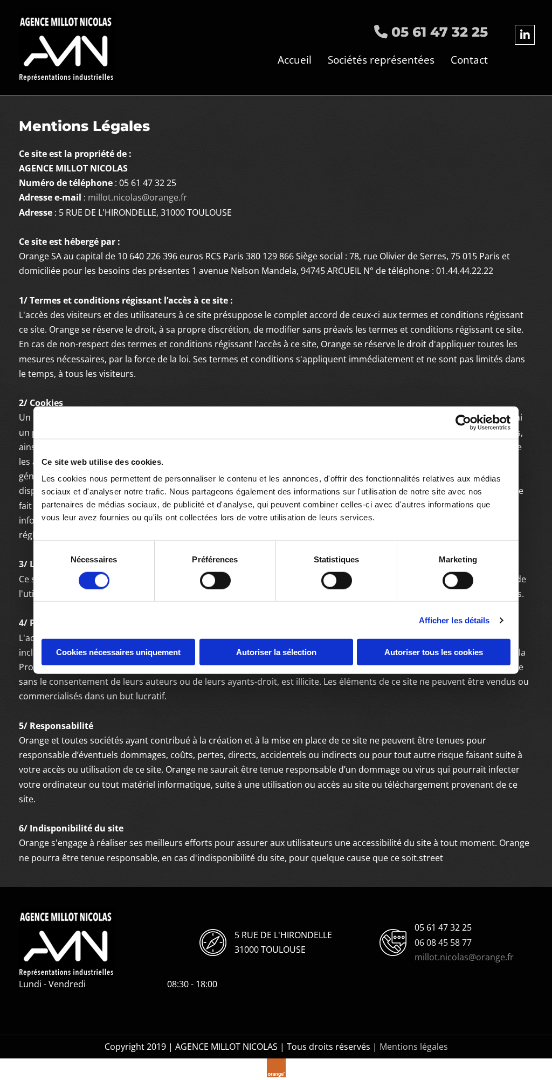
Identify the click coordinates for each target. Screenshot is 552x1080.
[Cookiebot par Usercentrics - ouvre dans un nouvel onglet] (463, 422)
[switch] (215, 580)
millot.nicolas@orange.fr (137, 197)
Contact (469, 60)
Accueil (295, 60)
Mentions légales (414, 1047)
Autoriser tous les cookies (433, 652)
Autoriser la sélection (276, 652)
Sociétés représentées (381, 60)
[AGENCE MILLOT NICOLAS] (73, 47)
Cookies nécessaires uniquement (118, 652)
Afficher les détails (454, 619)
